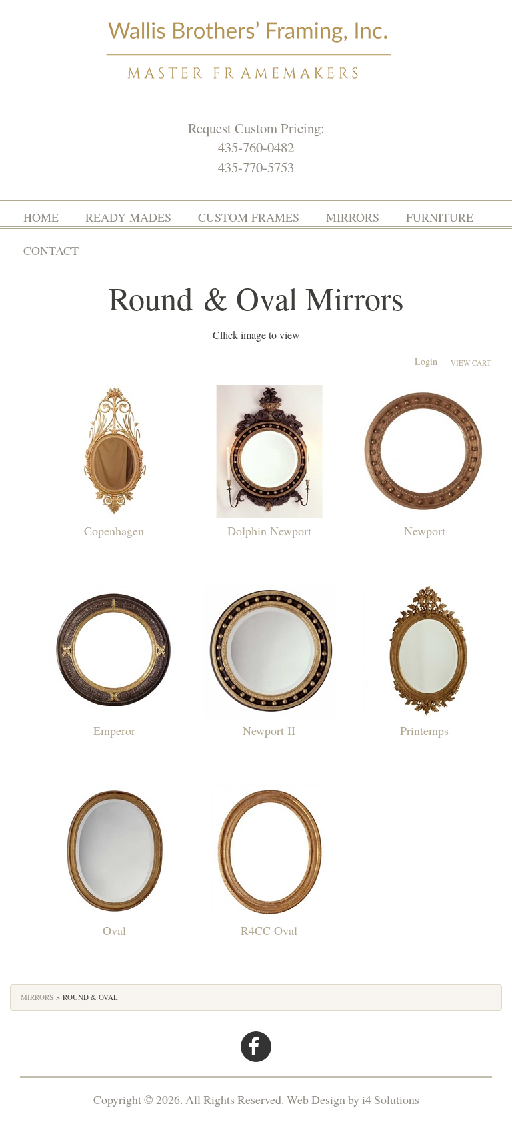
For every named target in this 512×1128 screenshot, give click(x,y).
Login (426, 361)
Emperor (114, 730)
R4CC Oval (269, 930)
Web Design (316, 1099)
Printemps (424, 730)
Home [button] (41, 217)
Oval (114, 930)
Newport (424, 531)
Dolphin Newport (269, 531)
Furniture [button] (439, 217)
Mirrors (37, 997)
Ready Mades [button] (128, 217)
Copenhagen (114, 531)
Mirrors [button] (352, 217)
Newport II (269, 730)
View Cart (471, 363)
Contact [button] (51, 250)
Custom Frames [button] (248, 217)
